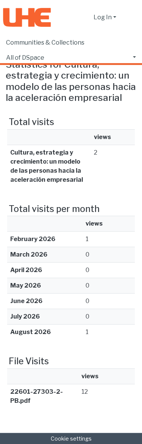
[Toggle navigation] (131, 17)
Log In (103, 17)
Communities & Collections (45, 42)
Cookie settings (71, 438)
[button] (86, 17)
